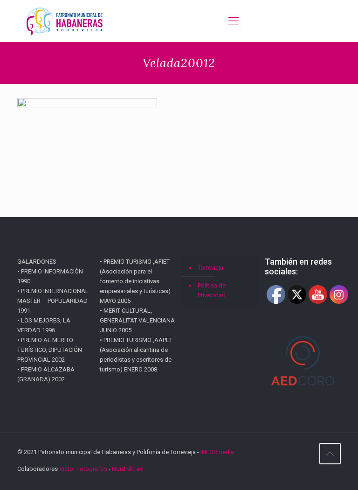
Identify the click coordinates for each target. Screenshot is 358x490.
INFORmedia (217, 451)
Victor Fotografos (83, 468)
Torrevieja (210, 267)
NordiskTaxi (128, 468)
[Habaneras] (65, 21)
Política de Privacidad (212, 290)
